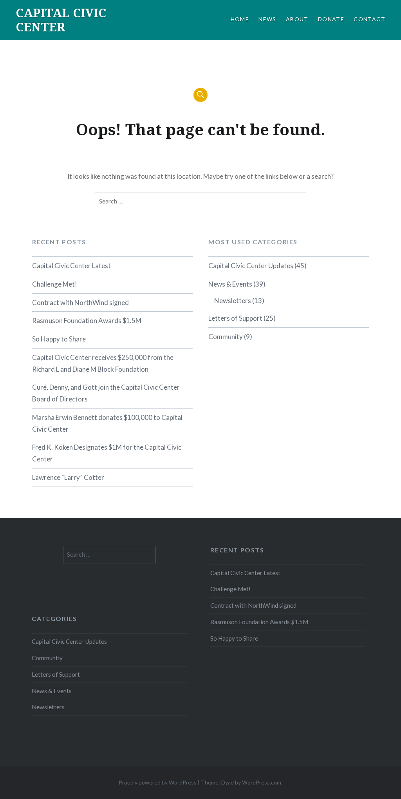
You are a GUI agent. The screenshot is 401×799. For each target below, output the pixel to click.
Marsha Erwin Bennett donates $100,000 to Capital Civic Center (107, 423)
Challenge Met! (54, 284)
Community (225, 336)
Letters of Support (235, 318)
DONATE (331, 19)
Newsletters (232, 300)
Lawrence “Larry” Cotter (68, 477)
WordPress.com (261, 782)
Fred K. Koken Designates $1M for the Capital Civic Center (106, 453)
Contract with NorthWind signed (80, 302)
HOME (240, 19)
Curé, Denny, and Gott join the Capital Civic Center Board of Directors (106, 393)
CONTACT (369, 19)
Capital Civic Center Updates (250, 265)
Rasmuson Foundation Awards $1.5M (86, 320)
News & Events (230, 284)
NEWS (267, 19)
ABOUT (297, 19)
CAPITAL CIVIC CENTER (61, 20)
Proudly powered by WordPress (158, 782)
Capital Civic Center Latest (71, 265)
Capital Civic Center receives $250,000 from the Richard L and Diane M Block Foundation (102, 363)
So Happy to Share (59, 339)
